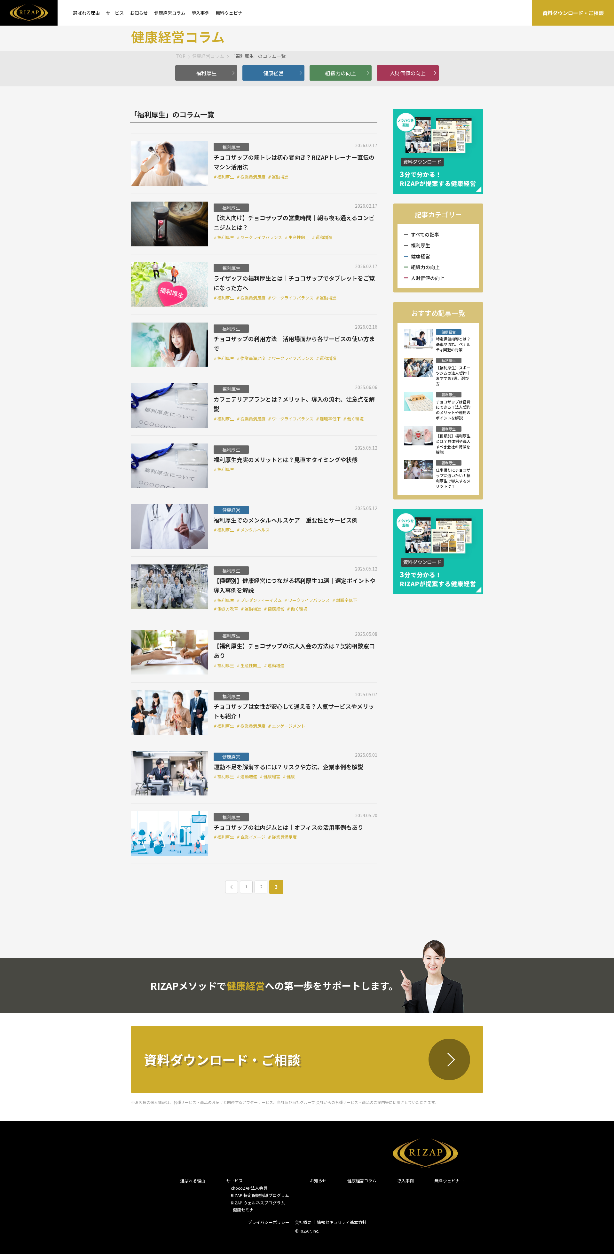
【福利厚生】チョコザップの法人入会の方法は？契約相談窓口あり (294, 651)
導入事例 (200, 13)
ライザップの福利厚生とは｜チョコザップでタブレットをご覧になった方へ (294, 283)
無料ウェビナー (231, 13)
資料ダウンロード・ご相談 (573, 13)
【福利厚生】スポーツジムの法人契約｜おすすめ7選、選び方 (453, 375)
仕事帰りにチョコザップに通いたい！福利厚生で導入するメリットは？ (453, 478)
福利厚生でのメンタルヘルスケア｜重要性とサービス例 (286, 520)
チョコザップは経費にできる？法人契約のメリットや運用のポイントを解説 (453, 409)
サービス (115, 13)
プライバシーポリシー (268, 1222)
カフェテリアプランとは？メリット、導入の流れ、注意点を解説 (294, 404)
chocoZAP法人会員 (249, 1188)
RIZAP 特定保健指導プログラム (260, 1195)
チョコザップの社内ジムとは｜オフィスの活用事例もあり (288, 827)
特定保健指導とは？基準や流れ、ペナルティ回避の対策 (453, 344)
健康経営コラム (169, 13)
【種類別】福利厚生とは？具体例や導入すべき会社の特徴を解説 (453, 443)
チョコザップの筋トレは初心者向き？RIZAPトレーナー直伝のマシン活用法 (294, 162)
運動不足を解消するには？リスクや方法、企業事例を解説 (288, 767)
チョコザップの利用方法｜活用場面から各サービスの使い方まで (294, 343)
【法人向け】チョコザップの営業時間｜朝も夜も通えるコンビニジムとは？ (294, 222)
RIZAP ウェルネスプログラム (258, 1203)
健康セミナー (244, 1210)
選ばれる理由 (86, 13)
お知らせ (139, 13)
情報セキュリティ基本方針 (341, 1222)
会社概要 (303, 1222)
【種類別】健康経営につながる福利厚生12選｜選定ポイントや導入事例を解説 (294, 585)
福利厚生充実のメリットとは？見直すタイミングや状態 (286, 459)
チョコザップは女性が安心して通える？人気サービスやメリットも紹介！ (294, 711)
